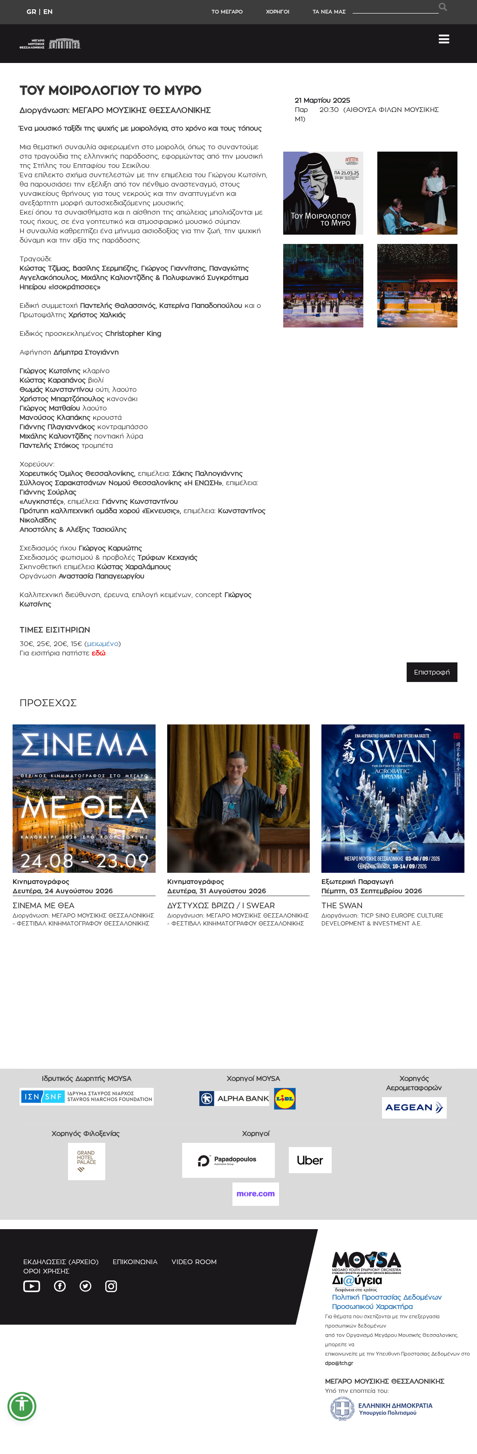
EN (48, 11)
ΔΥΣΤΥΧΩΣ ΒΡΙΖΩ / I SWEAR (221, 906)
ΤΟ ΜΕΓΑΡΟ (227, 11)
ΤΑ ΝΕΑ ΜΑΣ (329, 11)
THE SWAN (341, 906)
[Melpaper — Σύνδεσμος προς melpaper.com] (312, 1095)
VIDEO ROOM (194, 1261)
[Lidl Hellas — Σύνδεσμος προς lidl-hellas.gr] (271, 1095)
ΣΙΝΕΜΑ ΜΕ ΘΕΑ (44, 906)
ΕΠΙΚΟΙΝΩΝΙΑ (135, 1261)
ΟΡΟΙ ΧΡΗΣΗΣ (46, 1270)
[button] (21, 1406)
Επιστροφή (432, 671)
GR (31, 11)
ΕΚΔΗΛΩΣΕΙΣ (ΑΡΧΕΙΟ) (61, 1261)
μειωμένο (102, 643)
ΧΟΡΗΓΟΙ (277, 11)
